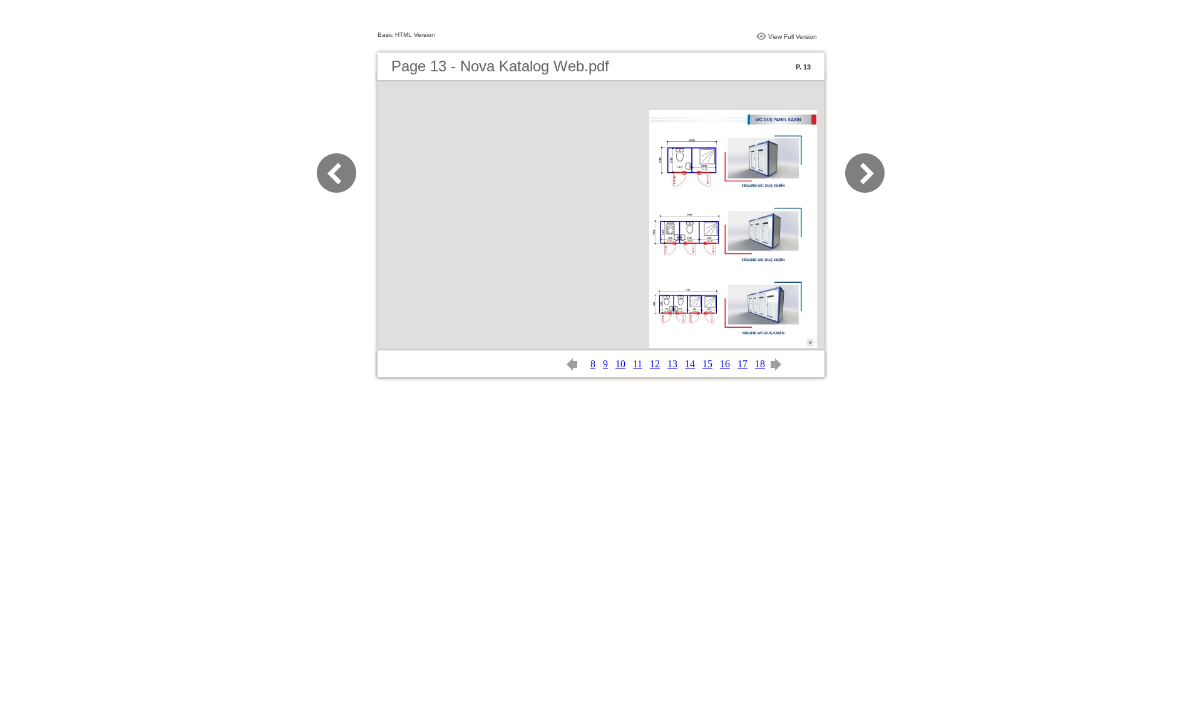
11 (637, 364)
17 (742, 364)
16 (725, 364)
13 (672, 364)
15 (707, 364)
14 (690, 364)
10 (620, 364)
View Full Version (792, 36)
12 (655, 364)
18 (760, 364)
